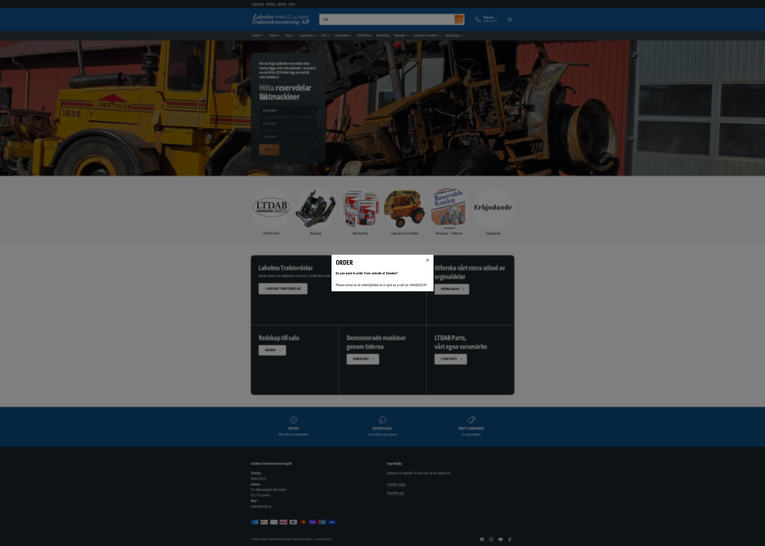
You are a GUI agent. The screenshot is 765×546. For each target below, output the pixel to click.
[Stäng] (428, 260)
